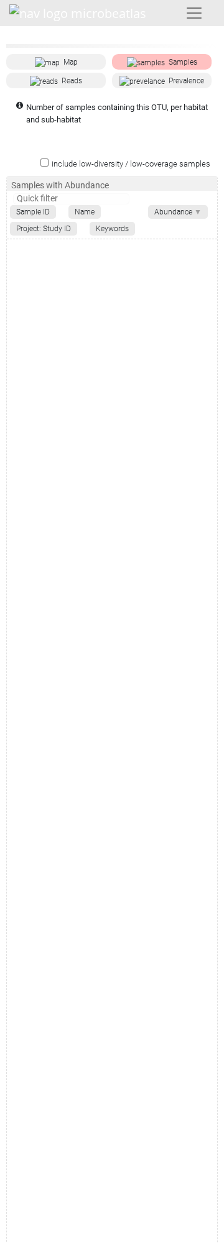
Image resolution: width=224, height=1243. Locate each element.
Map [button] (70, 62)
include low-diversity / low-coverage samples (131, 163)
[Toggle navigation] (194, 13)
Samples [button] (183, 62)
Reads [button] (72, 80)
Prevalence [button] (186, 80)
